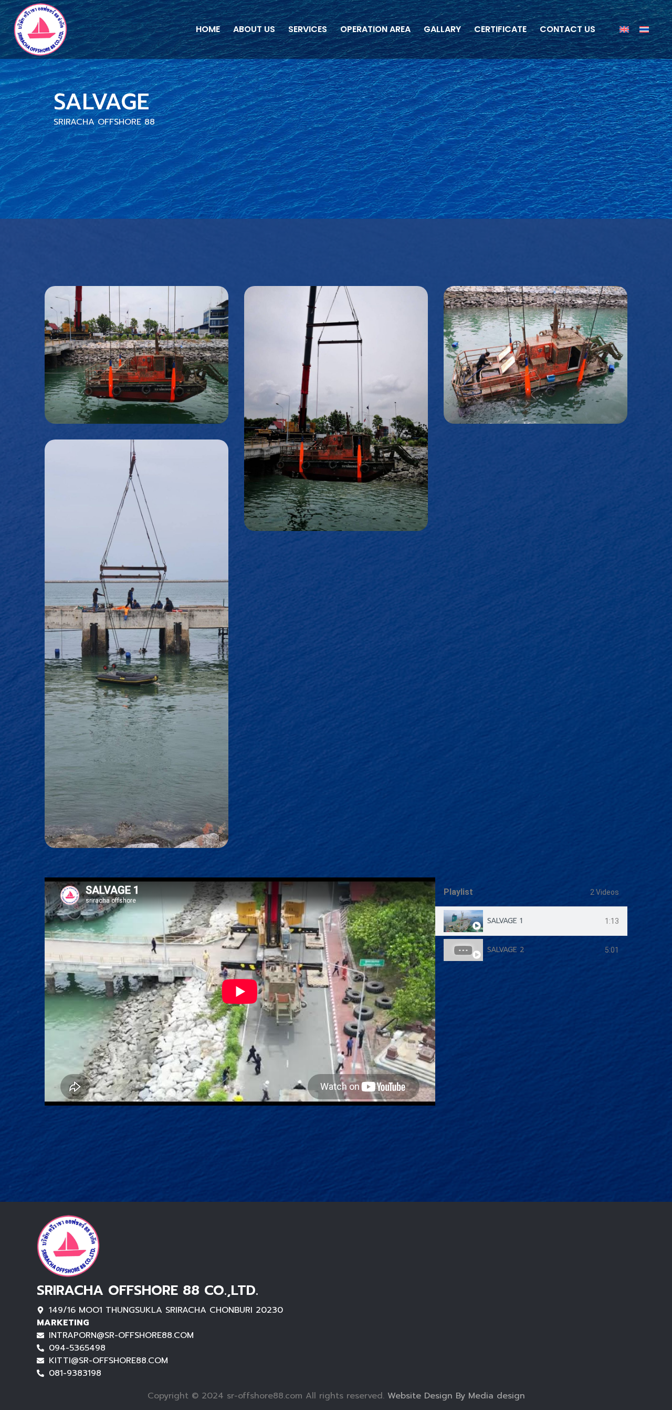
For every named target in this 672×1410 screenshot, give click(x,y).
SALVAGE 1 (504, 920)
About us (254, 29)
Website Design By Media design (454, 1395)
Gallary (442, 29)
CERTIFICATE (500, 29)
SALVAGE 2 (505, 949)
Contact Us (567, 29)
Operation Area (375, 29)
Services (307, 29)
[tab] (531, 921)
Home (208, 29)
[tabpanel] (240, 991)
